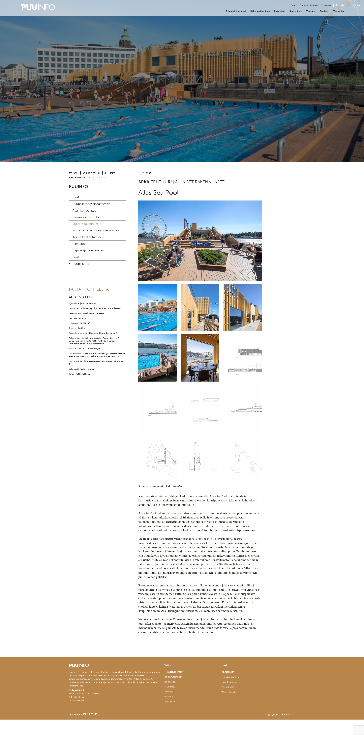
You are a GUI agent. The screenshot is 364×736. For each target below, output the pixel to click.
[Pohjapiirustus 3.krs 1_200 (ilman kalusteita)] (242, 458)
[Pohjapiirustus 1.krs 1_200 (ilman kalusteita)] (157, 458)
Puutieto (324, 11)
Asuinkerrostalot (84, 210)
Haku (342, 5)
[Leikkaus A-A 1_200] (242, 408)
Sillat (76, 257)
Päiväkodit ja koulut (86, 217)
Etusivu (73, 173)
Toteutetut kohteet (236, 11)
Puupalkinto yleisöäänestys (91, 204)
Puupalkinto (81, 264)
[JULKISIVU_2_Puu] (242, 307)
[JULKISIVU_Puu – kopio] (157, 307)
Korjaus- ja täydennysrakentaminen (97, 230)
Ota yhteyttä (228, 687)
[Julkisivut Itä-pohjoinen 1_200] (200, 408)
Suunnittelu (295, 11)
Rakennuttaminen (260, 11)
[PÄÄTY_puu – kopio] (200, 307)
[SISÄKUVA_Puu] (200, 358)
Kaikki (76, 197)
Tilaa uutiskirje (229, 692)
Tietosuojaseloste (230, 677)
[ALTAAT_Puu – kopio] (157, 358)
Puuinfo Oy (326, 5)
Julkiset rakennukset (87, 224)
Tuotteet (311, 11)
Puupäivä (304, 5)
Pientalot (79, 244)
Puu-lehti (314, 5)
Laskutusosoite (229, 682)
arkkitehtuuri (91, 173)
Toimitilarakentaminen (88, 237)
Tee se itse (338, 11)
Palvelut (294, 5)
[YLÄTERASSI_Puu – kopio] (200, 240)
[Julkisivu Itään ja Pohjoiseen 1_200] (242, 358)
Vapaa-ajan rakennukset (89, 250)
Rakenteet (279, 11)
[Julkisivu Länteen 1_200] (157, 408)
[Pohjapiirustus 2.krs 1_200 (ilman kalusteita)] (200, 458)
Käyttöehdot (228, 671)
